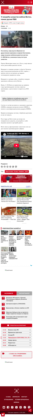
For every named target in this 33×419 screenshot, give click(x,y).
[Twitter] (16, 407)
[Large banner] (16, 10)
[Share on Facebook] (5, 167)
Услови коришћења (22, 399)
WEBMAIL (16, 402)
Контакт (24, 397)
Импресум (16, 397)
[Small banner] (16, 278)
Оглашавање (8, 399)
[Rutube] (20, 407)
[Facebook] (8, 407)
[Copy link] (2, 167)
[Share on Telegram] (7, 167)
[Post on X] (10, 167)
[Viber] (29, 407)
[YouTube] (4, 407)
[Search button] (28, 2)
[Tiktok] (25, 407)
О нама (8, 397)
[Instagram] (12, 407)
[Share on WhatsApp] (13, 167)
